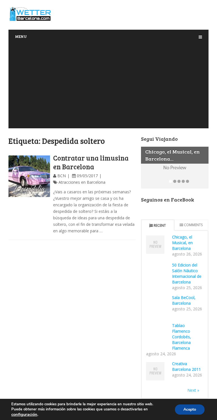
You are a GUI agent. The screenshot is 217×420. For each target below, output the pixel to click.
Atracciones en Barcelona (81, 182)
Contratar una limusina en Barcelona (91, 162)
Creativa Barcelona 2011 (186, 366)
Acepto (189, 409)
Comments (193, 224)
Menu (21, 36)
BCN (61, 175)
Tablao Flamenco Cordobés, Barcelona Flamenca (181, 337)
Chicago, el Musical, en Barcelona (182, 242)
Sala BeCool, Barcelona (184, 300)
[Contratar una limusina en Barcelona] (29, 176)
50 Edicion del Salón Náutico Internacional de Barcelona (186, 273)
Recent (160, 225)
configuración (24, 414)
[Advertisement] (108, 85)
